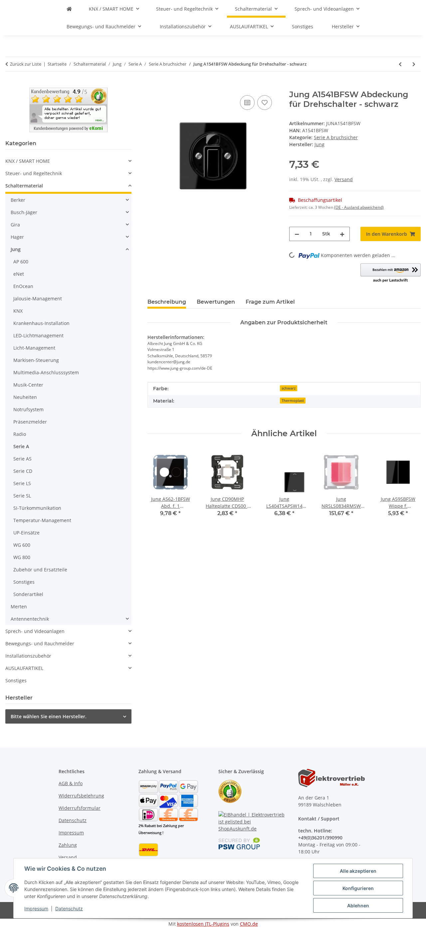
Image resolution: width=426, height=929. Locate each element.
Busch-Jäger (24, 212)
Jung (16, 249)
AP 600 (20, 261)
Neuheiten (25, 397)
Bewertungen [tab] (216, 302)
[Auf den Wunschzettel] (264, 102)
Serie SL (22, 495)
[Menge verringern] (297, 234)
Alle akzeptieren (358, 871)
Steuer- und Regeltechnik (33, 173)
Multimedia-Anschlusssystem (46, 372)
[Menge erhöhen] (342, 234)
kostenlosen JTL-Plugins (203, 924)
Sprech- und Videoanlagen (35, 631)
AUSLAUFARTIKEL (24, 668)
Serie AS (22, 459)
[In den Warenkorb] (152, 86)
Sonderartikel (28, 594)
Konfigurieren (358, 888)
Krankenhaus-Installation (41, 323)
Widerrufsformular (80, 808)
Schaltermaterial (24, 185)
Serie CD (22, 471)
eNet (18, 274)
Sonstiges (24, 582)
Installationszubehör (28, 656)
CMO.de (249, 924)
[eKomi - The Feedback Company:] (230, 791)
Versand (343, 179)
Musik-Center (28, 385)
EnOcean (23, 286)
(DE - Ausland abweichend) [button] (359, 207)
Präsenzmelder (30, 422)
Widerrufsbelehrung (81, 795)
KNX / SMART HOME (27, 161)
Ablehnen (358, 905)
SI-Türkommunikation (37, 508)
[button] (390, 273)
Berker (18, 200)
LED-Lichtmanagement (38, 335)
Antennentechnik (30, 619)
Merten (19, 606)
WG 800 (21, 557)
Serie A (21, 446)
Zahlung (68, 845)
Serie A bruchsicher (336, 137)
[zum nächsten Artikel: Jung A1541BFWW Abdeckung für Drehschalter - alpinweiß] (414, 64)
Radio (19, 434)
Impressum (36, 908)
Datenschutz (69, 908)
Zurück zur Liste (25, 64)
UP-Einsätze (26, 532)
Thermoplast (293, 400)
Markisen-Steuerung (36, 360)
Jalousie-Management (37, 298)
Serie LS (22, 483)
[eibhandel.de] (69, 9)
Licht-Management (34, 348)
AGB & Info (71, 783)
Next (409, 487)
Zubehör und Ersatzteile (40, 569)
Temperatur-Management (42, 520)
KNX (18, 311)
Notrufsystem (28, 409)
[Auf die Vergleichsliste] (247, 102)
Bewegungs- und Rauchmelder (39, 643)
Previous (158, 487)
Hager (17, 237)
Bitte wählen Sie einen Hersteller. (49, 716)
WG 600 (21, 545)
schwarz (289, 388)
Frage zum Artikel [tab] (270, 302)
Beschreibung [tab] (166, 302)
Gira (15, 224)
